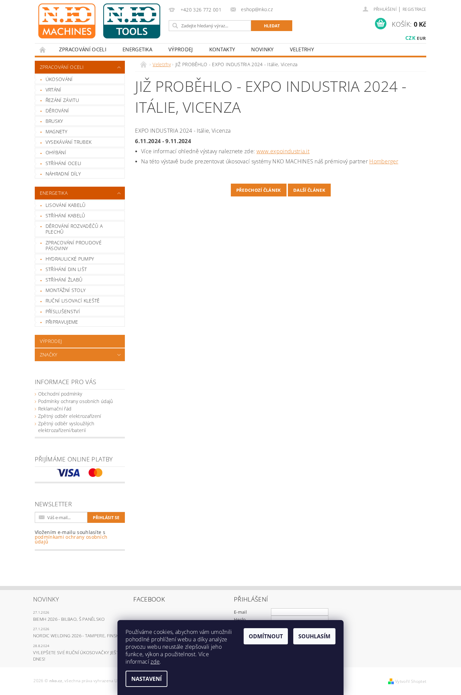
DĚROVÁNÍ (57, 110)
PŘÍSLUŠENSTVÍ (63, 311)
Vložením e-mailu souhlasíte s (71, 537)
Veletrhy (302, 49)
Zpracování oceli (82, 49)
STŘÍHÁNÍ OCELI (63, 163)
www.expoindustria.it (282, 151)
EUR (421, 38)
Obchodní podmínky (60, 394)
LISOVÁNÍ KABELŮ (66, 205)
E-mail (240, 612)
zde (155, 661)
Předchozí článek (258, 190)
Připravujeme (62, 322)
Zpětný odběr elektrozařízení (69, 416)
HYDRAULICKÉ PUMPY (70, 259)
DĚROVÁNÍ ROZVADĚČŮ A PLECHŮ (74, 229)
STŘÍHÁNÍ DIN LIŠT (66, 269)
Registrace (414, 9)
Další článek (309, 190)
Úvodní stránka (43, 49)
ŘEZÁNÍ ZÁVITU (62, 100)
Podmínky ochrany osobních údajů (75, 401)
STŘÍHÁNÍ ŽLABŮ (64, 279)
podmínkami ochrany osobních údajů (71, 539)
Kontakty (222, 49)
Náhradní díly (63, 173)
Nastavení (146, 679)
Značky (48, 354)
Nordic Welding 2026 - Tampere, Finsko (78, 636)
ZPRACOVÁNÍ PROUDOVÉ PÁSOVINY (74, 245)
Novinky (262, 49)
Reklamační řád (54, 408)
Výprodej (180, 49)
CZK (410, 37)
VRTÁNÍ (53, 89)
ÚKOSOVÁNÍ (59, 79)
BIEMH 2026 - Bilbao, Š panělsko (69, 619)
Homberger (383, 161)
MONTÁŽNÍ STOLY (65, 290)
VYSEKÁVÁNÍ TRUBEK (68, 142)
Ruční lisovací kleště (73, 300)
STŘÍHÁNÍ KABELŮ (65, 215)
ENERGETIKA (137, 49)
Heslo (240, 619)
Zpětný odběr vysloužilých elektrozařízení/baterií (66, 426)
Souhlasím (314, 636)
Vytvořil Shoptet (410, 681)
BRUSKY (54, 121)
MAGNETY (56, 131)
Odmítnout (266, 636)
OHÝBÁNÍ (56, 152)
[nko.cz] (99, 21)
